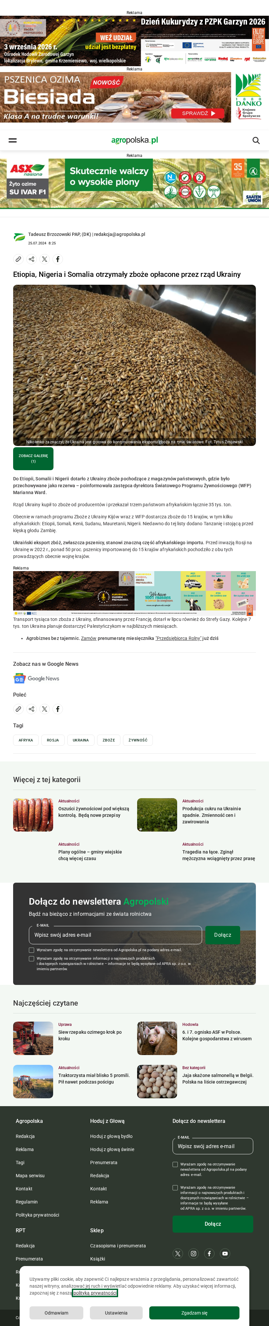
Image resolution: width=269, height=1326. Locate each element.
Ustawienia (116, 1313)
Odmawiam (56, 1313)
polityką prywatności (94, 1293)
